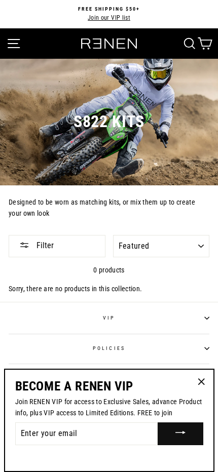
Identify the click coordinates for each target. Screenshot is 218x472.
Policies (109, 348)
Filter (44, 245)
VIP (109, 318)
